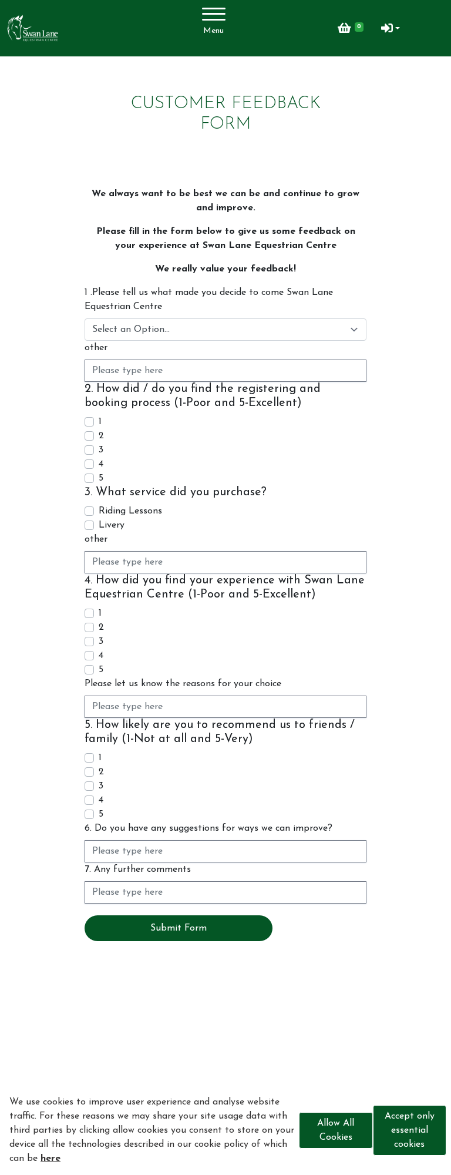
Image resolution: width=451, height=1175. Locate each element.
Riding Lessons (130, 511)
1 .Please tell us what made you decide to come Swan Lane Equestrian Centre (209, 299)
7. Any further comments (138, 869)
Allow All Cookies (335, 1130)
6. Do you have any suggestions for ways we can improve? (208, 828)
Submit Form (178, 928)
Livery (111, 525)
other (96, 347)
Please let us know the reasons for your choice (183, 684)
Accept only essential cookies (410, 1130)
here (50, 1158)
